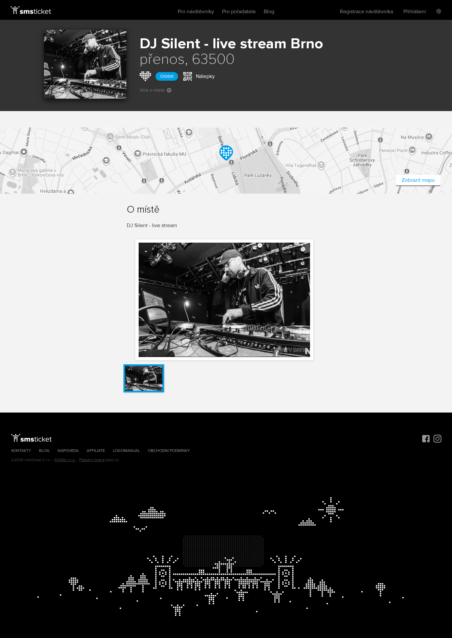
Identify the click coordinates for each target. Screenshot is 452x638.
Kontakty (21, 450)
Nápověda (68, 450)
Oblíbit (166, 76)
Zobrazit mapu (418, 180)
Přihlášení (414, 11)
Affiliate (96, 450)
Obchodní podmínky (169, 450)
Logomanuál (126, 450)
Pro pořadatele (239, 11)
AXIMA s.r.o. (65, 460)
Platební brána (92, 460)
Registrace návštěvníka (366, 11)
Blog (269, 11)
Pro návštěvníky (196, 11)
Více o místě (152, 90)
